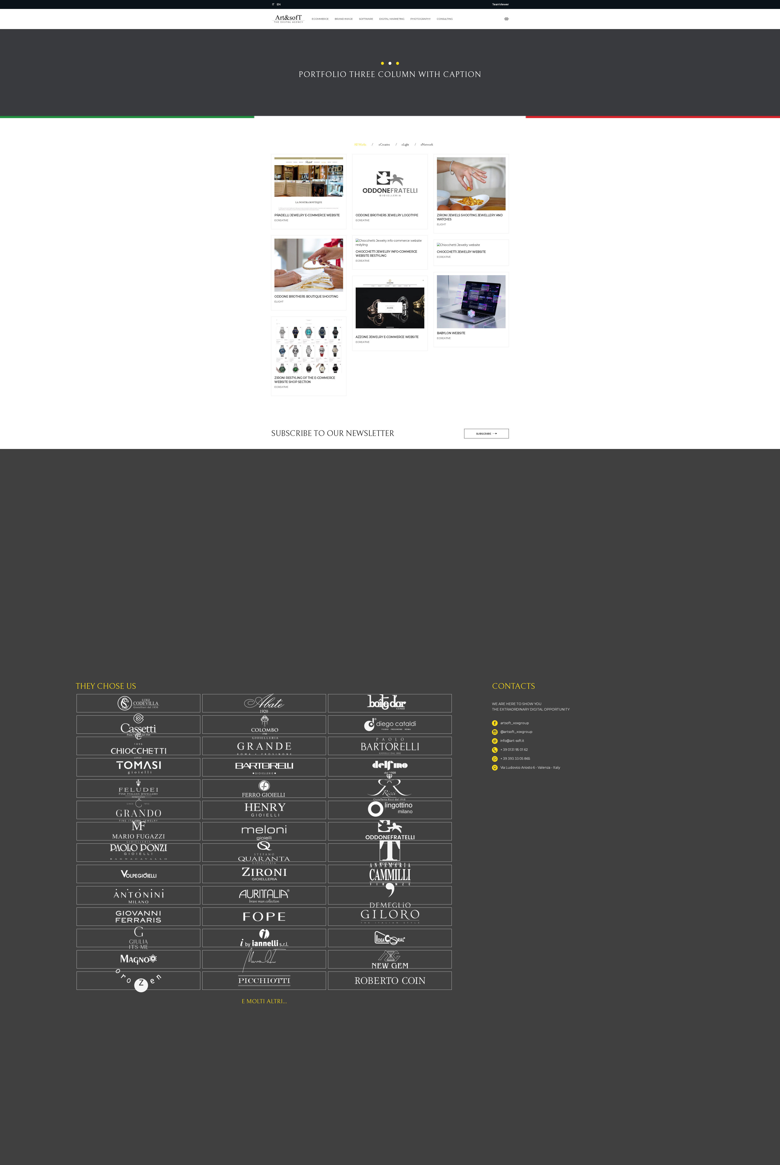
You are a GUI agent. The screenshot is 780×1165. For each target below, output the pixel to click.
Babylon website (451, 333)
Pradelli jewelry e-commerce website (307, 215)
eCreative (384, 144)
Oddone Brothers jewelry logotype (387, 215)
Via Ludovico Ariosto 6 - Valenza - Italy (530, 767)
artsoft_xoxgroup (514, 723)
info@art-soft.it (512, 741)
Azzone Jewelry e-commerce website (387, 337)
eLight (405, 144)
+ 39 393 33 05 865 (515, 759)
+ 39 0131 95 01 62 (514, 750)
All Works (360, 144)
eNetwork (427, 144)
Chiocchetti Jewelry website (461, 252)
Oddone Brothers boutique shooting (306, 296)
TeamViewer (500, 4)
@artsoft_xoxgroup (516, 732)
